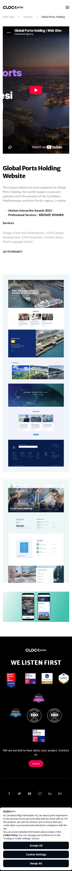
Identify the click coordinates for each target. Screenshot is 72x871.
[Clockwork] (14, 7)
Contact (36, 764)
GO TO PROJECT (12, 252)
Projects (27, 17)
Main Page (9, 17)
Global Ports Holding (53, 17)
